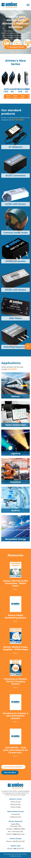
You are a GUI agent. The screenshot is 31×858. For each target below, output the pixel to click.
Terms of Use (15, 802)
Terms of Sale (15, 807)
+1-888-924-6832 (19, 829)
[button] (15, 50)
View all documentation (13, 767)
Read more (8, 96)
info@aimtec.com (18, 834)
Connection (15, 814)
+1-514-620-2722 (15, 826)
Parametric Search (16, 47)
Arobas (19, 856)
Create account (15, 817)
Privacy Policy (15, 804)
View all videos (10, 772)
